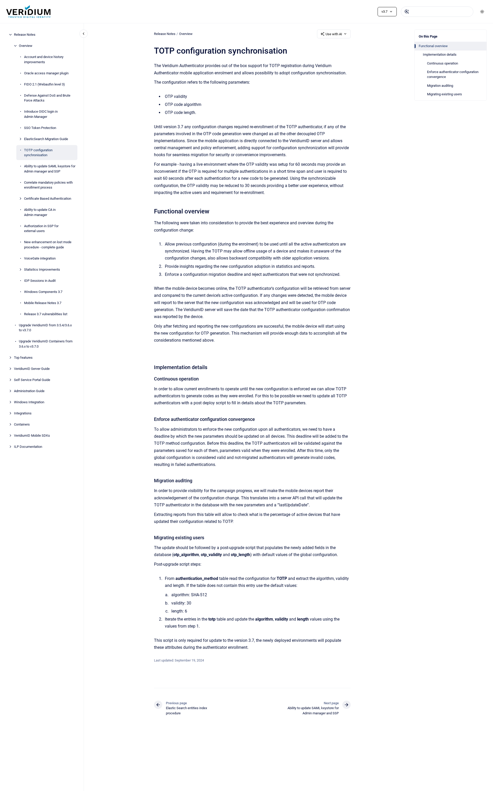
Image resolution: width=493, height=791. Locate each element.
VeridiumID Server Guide (32, 368)
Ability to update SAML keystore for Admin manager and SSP (49, 168)
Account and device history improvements (43, 59)
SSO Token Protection (40, 128)
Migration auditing (440, 86)
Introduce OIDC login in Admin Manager (41, 114)
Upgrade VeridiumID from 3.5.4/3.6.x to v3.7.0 (45, 327)
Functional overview (433, 46)
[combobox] (437, 12)
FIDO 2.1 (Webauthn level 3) (44, 84)
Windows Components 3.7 (43, 291)
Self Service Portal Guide (32, 380)
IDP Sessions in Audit (40, 280)
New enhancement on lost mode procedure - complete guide (47, 244)
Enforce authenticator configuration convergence (453, 74)
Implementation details (440, 54)
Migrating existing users (444, 94)
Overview (25, 46)
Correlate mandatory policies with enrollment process (48, 184)
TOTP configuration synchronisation (38, 152)
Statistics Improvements (42, 269)
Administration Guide (29, 391)
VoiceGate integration (40, 258)
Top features (23, 357)
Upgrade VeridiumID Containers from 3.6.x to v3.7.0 (45, 343)
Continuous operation (442, 63)
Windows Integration (29, 402)
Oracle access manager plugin (46, 73)
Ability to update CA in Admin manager (40, 212)
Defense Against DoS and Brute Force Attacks (47, 97)
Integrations (23, 413)
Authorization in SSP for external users (41, 228)
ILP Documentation (28, 446)
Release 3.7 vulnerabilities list (45, 314)
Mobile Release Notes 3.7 (42, 303)
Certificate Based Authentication (47, 198)
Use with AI (334, 34)
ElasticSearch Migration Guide (46, 139)
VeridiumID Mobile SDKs (32, 435)
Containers (22, 424)
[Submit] (407, 12)
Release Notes (24, 35)
